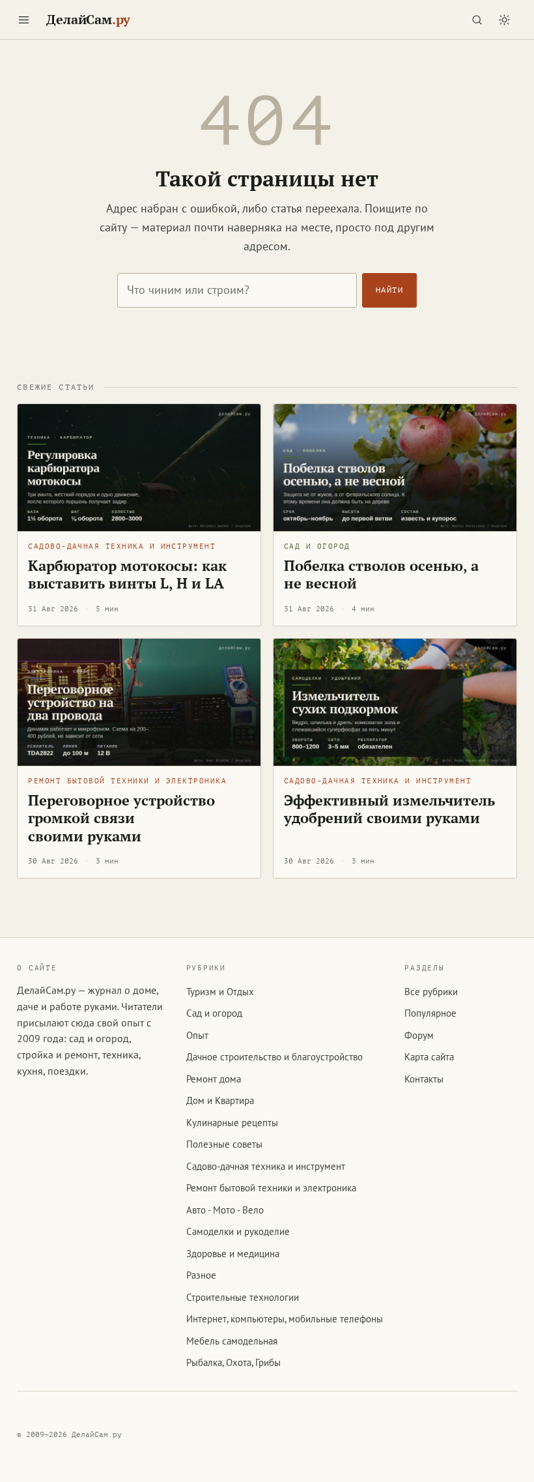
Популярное (430, 1013)
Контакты (423, 1079)
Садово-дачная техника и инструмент (122, 546)
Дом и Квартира (220, 1100)
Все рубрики (431, 991)
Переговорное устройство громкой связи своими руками (121, 818)
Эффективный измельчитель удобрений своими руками (389, 809)
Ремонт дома (213, 1079)
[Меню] (23, 19)
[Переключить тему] (504, 19)
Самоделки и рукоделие (238, 1231)
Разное (201, 1275)
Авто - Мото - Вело (225, 1210)
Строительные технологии (242, 1297)
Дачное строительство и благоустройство (274, 1057)
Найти (389, 290)
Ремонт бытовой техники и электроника (127, 781)
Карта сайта (429, 1057)
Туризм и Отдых (220, 991)
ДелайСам (88, 19)
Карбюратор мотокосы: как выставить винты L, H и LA (127, 575)
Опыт (197, 1035)
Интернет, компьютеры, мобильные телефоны (284, 1319)
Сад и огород (317, 546)
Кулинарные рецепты (232, 1122)
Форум (419, 1035)
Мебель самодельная (231, 1341)
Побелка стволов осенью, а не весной (381, 575)
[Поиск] (477, 19)
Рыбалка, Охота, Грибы (233, 1362)
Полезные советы (224, 1144)
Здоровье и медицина (232, 1253)
